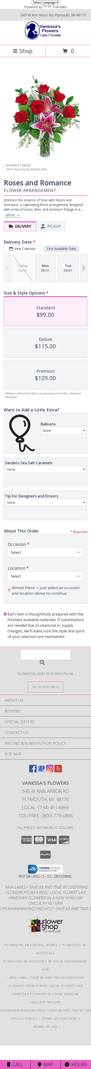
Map (47, 1064)
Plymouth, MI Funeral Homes (31, 945)
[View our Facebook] (33, 771)
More (10, 215)
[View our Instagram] (49, 771)
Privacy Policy (24, 1018)
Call (16, 1064)
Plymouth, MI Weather (23, 961)
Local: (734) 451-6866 (45, 807)
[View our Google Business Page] (41, 771)
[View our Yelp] (58, 771)
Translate (59, 7)
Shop (25, 51)
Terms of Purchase (59, 1018)
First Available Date (61, 248)
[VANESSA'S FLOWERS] (46, 38)
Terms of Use (45, 1027)
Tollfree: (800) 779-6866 (45, 816)
